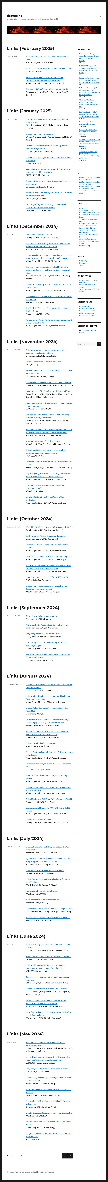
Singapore (82, 263)
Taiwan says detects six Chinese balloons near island (48, 69)
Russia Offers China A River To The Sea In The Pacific (48, 956)
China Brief (83, 208)
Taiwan (81, 265)
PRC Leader (83, 232)
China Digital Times (86, 210)
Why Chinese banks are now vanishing (42, 900)
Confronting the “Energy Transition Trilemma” (46, 536)
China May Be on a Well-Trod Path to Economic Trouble (49, 799)
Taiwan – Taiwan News (87, 230)
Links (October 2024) (30, 518)
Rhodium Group (84, 246)
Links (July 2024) (25, 838)
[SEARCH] (99, 344)
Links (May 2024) (25, 1033)
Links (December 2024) (32, 226)
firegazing (15, 16)
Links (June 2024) (26, 936)
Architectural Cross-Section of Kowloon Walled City (48, 917)
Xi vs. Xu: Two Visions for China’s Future (43, 441)
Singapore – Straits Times (88, 224)
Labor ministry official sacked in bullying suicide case (49, 391)
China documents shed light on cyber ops (43, 362)
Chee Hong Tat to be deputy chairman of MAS (45, 870)
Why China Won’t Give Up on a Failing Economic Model (49, 527)
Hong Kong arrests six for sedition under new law (47, 1069)
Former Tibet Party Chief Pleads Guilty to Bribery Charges (88, 132)
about (98, 16)
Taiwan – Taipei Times (87, 228)
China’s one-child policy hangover (40, 743)
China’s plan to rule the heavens (39, 134)
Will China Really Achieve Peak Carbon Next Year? (47, 625)
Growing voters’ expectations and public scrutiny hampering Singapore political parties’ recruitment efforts (48, 270)
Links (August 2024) (29, 676)
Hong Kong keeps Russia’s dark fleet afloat (44, 634)
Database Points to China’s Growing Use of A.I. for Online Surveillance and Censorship (89, 114)
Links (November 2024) (32, 341)
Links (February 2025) (30, 48)
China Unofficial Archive (87, 239)
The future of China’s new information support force (48, 89)
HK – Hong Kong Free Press (89, 213)
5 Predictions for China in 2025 (39, 235)
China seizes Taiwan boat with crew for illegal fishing (49, 909)
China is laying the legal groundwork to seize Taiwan (48, 382)
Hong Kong (83, 261)
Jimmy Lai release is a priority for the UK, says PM (47, 577)
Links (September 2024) (33, 607)
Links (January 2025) (29, 110)
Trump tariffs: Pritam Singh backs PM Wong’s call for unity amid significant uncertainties (89, 80)
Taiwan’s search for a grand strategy (41, 616)
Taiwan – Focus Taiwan (87, 226)
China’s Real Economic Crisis (38, 820)
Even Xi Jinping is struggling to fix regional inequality (49, 1113)
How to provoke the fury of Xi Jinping (42, 891)
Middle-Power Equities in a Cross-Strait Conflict (46, 989)
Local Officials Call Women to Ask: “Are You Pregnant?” (49, 557)
